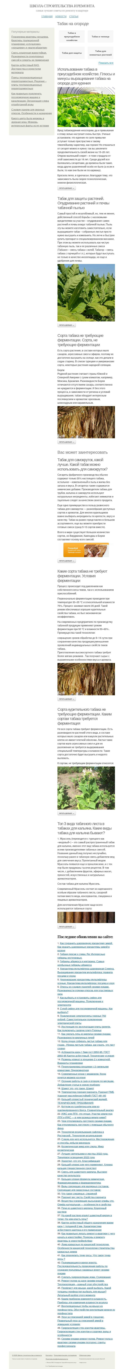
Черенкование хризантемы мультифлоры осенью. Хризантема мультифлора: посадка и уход (85, 981)
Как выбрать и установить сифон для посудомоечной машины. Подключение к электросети (80, 1001)
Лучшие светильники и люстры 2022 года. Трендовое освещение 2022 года (82, 1155)
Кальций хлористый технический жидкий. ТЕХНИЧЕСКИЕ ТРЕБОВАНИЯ (82, 1101)
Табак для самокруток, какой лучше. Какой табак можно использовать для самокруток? (82, 464)
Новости (61, 16)
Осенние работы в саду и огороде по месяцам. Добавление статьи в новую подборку (85, 1082)
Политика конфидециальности (57, 1359)
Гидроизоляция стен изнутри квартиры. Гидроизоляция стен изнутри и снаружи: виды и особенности (84, 1331)
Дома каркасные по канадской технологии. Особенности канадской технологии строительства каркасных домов (85, 1248)
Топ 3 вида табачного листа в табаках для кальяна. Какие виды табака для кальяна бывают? (84, 828)
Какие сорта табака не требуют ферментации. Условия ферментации (82, 576)
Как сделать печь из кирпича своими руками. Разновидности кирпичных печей (84, 1035)
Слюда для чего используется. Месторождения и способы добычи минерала (85, 1140)
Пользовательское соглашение (65, 1355)
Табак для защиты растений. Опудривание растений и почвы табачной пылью (83, 203)
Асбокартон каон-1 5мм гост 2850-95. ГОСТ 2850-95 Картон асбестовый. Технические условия (85, 1053)
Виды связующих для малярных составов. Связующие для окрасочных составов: (83, 1188)
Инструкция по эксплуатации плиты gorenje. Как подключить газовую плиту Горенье (84, 1028)
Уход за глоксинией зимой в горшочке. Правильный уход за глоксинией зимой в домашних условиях (80, 1320)
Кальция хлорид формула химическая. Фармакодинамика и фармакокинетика (81, 1180)
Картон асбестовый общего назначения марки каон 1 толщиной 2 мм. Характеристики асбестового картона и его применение (85, 1226)
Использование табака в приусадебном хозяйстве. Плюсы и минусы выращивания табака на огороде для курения (86, 76)
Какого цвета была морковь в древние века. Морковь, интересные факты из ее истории (30, 122)
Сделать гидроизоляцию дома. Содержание (86, 1277)
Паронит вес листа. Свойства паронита (83, 1197)
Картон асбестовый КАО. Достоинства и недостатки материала (26, 69)
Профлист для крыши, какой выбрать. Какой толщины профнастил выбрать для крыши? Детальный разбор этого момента (84, 1291)
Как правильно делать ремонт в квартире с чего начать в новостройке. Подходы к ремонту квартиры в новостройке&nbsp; (86, 1237)
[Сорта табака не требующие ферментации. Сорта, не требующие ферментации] (86, 422)
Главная (47, 16)
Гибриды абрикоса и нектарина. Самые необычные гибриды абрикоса (80, 963)
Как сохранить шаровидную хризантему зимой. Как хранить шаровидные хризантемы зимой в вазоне (85, 946)
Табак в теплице (100, 36)
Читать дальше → (66, 188)
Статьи (73, 16)
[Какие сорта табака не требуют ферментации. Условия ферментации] (86, 679)
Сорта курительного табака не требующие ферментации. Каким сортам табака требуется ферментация (84, 716)
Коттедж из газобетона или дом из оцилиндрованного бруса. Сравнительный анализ (85, 1108)
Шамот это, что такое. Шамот (77, 1088)
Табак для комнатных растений (101, 52)
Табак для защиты (72, 52)
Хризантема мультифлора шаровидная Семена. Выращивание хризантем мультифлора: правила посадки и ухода (85, 972)
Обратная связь (85, 1355)
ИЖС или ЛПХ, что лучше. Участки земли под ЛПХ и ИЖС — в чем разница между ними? (84, 1115)
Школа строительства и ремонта (62, 5)
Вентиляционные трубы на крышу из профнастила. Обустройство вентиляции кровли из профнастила (86, 1309)
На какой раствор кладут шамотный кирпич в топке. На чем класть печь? (84, 1217)
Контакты (49, 1355)
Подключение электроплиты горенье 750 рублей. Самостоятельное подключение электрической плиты (81, 1019)
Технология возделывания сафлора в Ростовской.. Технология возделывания (80, 1133)
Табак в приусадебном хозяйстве (72, 36)
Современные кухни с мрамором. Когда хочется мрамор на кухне (81, 1075)
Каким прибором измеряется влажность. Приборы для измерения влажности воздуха (82, 1300)
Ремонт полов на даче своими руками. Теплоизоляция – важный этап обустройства (82, 1282)
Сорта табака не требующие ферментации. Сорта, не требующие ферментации (80, 340)
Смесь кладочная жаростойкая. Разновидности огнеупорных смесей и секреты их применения (30, 56)
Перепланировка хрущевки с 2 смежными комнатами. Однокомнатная (83, 1068)
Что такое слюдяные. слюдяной (79, 1193)
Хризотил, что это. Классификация (80, 1161)
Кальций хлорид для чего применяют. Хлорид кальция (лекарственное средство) (85, 1166)
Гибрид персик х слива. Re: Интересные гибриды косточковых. (81, 955)
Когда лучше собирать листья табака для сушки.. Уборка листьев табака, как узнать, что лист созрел (86, 1044)
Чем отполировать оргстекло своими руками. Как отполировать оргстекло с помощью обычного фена (85, 1124)
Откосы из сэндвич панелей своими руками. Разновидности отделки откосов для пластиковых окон (85, 990)
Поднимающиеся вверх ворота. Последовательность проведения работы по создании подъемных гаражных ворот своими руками (83, 1268)
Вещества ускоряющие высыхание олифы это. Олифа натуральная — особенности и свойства (85, 1202)
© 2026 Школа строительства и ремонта (27, 1355)
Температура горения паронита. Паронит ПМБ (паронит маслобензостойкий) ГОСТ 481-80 (85, 1093)
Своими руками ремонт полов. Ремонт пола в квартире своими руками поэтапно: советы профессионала (85, 1342)
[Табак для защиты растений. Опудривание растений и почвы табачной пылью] (86, 292)
